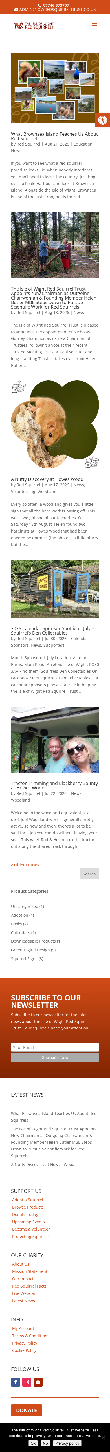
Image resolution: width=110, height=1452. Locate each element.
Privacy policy (67, 1443)
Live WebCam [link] (25, 1293)
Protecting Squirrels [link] (31, 1236)
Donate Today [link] (25, 1214)
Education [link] (83, 144)
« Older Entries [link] (25, 865)
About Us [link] (20, 1264)
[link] (102, 120)
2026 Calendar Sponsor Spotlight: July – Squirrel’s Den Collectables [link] (52, 630)
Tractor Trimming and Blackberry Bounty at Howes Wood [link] (54, 785)
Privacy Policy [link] (24, 1343)
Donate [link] (26, 1410)
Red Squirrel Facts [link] (29, 1286)
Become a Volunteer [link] (31, 1229)
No (45, 1443)
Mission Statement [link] (29, 1271)
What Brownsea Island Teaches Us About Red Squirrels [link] (54, 136)
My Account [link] (23, 1328)
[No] (103, 1437)
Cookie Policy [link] (24, 1350)
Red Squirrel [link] (28, 144)
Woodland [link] (47, 491)
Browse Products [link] (28, 1207)
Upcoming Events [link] (28, 1221)
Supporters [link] (54, 645)
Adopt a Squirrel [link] (27, 1199)
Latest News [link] (23, 1300)
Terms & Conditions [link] (30, 1335)
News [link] (16, 150)
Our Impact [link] (23, 1278)
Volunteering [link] (23, 491)
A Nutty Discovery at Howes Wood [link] (47, 479)
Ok (33, 1443)
